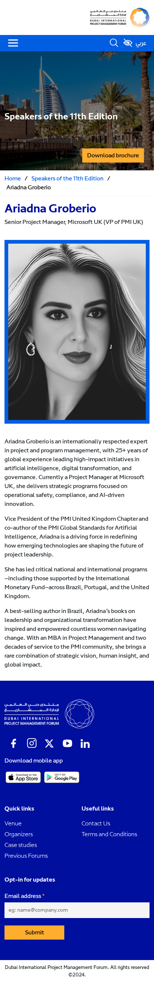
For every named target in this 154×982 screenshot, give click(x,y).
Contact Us (95, 823)
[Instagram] (31, 743)
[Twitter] (49, 743)
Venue (13, 823)
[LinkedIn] (85, 743)
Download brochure (113, 155)
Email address (22, 896)
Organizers (18, 834)
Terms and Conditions (109, 834)
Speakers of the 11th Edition (67, 178)
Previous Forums (26, 855)
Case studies (20, 845)
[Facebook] (13, 743)
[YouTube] (67, 743)
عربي (141, 43)
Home (12, 178)
